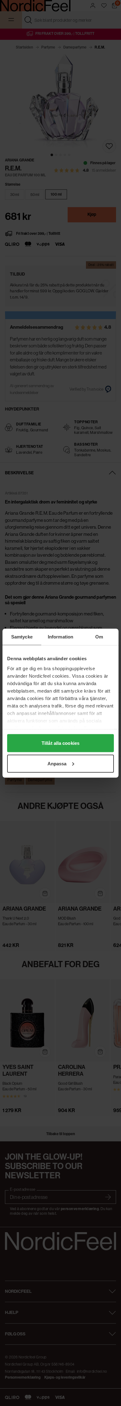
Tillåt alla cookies (60, 743)
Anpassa (57, 763)
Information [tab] (60, 636)
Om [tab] (99, 636)
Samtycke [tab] (22, 636)
